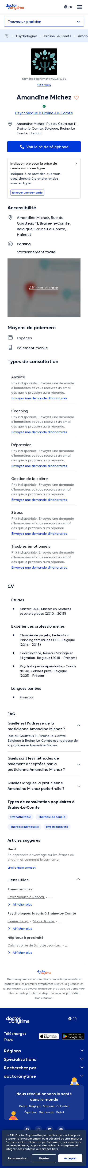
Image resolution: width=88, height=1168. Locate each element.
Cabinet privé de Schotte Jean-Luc (34, 945)
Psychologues (27, 36)
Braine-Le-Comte (57, 36)
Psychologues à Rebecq (26, 897)
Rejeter (44, 1158)
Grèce (23, 1106)
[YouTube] (61, 1129)
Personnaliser (18, 1158)
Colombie (62, 1106)
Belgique (35, 1106)
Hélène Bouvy (18, 921)
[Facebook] (27, 1129)
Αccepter (70, 1158)
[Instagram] (38, 1129)
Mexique (48, 1106)
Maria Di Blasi (44, 921)
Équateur (30, 1112)
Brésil (60, 1112)
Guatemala (46, 1112)
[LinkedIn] (50, 1129)
